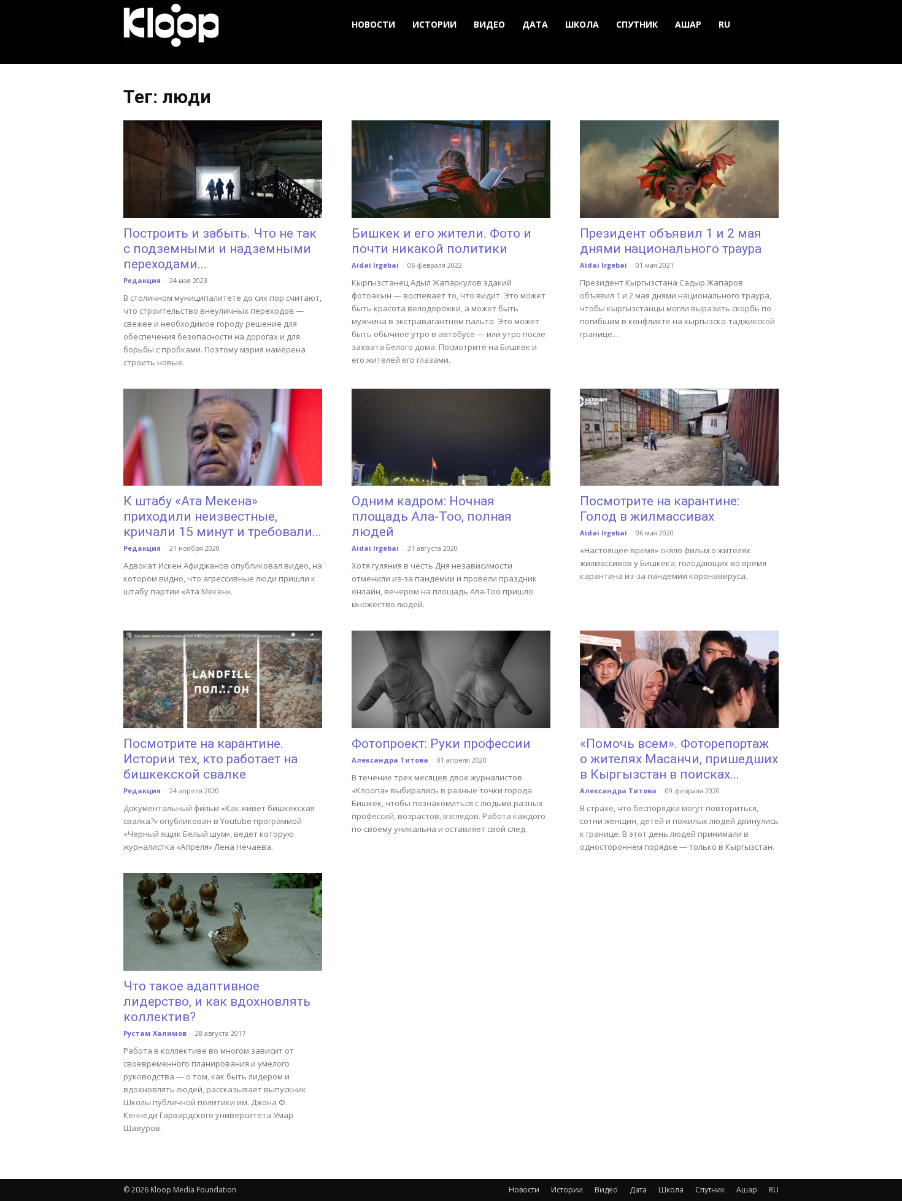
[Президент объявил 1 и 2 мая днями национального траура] (679, 169)
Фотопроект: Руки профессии (441, 743)
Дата (535, 24)
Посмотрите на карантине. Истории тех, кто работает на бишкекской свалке (210, 759)
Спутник (637, 24)
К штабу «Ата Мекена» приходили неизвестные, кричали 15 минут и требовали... (222, 516)
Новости (373, 24)
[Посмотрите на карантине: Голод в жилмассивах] (679, 437)
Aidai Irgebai (375, 265)
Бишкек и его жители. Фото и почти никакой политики (441, 241)
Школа (582, 24)
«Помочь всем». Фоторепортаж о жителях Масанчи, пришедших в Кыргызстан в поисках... (679, 759)
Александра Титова (390, 759)
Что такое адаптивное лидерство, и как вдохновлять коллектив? (216, 1001)
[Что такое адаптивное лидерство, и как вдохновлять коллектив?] (222, 922)
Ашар (688, 24)
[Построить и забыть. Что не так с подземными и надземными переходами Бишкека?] (222, 169)
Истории (434, 24)
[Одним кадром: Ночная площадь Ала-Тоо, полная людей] (451, 437)
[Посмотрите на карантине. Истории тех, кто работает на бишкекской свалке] (222, 679)
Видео (489, 24)
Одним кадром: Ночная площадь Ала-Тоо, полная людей (432, 516)
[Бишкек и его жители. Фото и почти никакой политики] (451, 169)
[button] (764, 25)
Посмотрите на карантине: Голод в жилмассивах (659, 509)
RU (724, 24)
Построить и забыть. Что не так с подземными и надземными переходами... (220, 248)
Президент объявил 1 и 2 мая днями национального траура (670, 241)
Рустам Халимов (155, 1033)
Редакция (142, 280)
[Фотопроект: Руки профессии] (451, 679)
